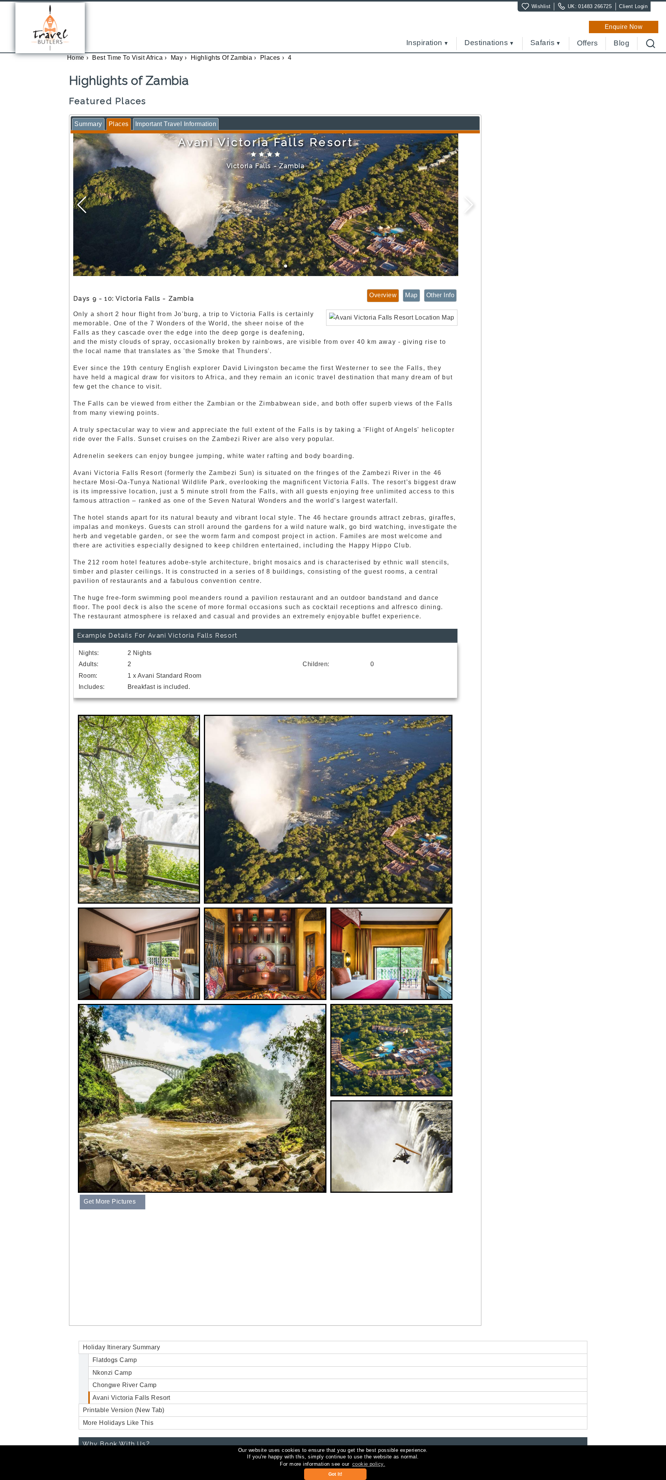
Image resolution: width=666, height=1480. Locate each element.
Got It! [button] (335, 1474)
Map (411, 295)
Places (270, 57)
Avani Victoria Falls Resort (131, 1397)
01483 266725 (595, 6)
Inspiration (424, 43)
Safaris (542, 43)
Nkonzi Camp (112, 1372)
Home (75, 57)
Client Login (633, 6)
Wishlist (541, 6)
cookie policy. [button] (368, 1464)
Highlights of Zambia (221, 57)
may (177, 57)
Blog (621, 43)
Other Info (440, 295)
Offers (587, 43)
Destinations (486, 43)
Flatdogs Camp (114, 1360)
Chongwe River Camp (124, 1385)
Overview (383, 295)
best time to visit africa (127, 57)
